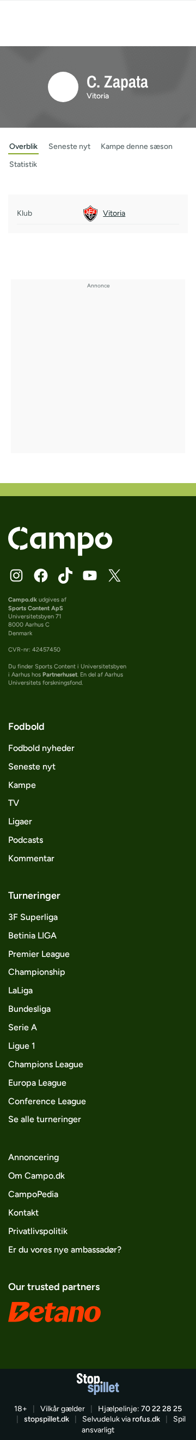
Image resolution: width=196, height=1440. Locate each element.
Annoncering (33, 1157)
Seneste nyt (32, 766)
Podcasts (25, 840)
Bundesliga (29, 1009)
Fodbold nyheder (41, 748)
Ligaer (20, 821)
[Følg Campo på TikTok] (65, 575)
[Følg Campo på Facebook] (41, 575)
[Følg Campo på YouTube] (90, 575)
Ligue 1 (21, 1046)
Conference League (47, 1101)
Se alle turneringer (44, 1119)
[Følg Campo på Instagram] (16, 575)
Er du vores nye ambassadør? (64, 1249)
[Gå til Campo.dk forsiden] (60, 553)
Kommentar (31, 858)
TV (13, 803)
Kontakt (23, 1212)
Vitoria (98, 96)
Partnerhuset (59, 674)
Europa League (37, 1083)
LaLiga (20, 990)
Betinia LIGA (32, 935)
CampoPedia (33, 1194)
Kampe (22, 785)
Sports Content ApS (35, 608)
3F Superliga (33, 917)
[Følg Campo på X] (114, 575)
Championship (36, 972)
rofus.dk (146, 1419)
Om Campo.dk (36, 1175)
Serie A (22, 1027)
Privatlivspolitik (38, 1231)
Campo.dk (22, 599)
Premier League (39, 954)
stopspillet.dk (46, 1419)
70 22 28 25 (161, 1408)
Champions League (45, 1064)
